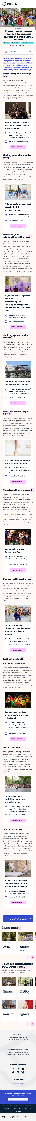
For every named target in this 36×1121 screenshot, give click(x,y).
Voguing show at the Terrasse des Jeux (14, 550)
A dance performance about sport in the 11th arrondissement (18, 207)
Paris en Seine (27, 1117)
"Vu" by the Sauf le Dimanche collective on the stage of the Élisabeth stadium (18, 629)
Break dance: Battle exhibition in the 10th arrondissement (15, 799)
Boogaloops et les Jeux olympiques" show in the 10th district (16, 715)
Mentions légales (6, 1105)
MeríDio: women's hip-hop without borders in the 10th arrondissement (17, 125)
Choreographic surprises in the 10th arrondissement (17, 383)
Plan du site (18, 1111)
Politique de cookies (25, 1108)
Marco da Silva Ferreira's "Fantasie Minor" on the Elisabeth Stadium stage (16, 883)
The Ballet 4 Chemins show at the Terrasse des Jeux (17, 461)
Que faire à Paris (14, 1117)
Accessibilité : (24, 1105)
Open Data (14, 1108)
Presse (7, 1108)
